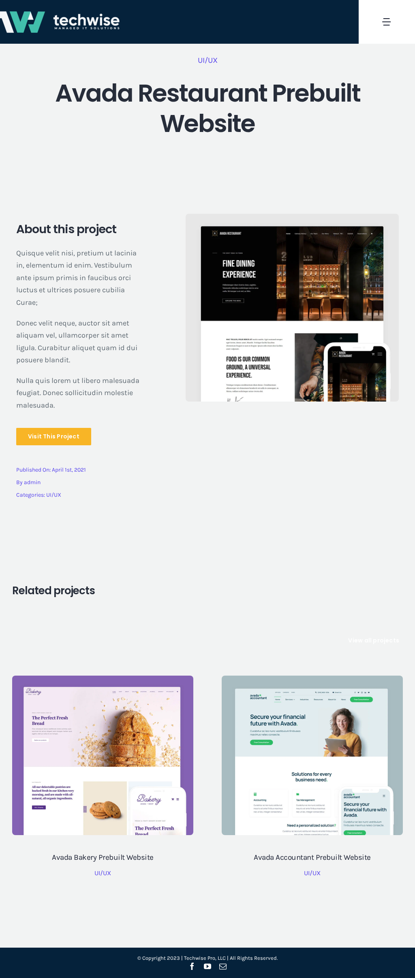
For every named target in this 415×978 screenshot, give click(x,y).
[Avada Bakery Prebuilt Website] (102, 681)
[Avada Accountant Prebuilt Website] (312, 681)
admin (32, 482)
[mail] (223, 966)
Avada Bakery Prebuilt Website (103, 857)
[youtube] (207, 966)
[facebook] (192, 966)
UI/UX (208, 60)
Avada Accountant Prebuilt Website (312, 857)
